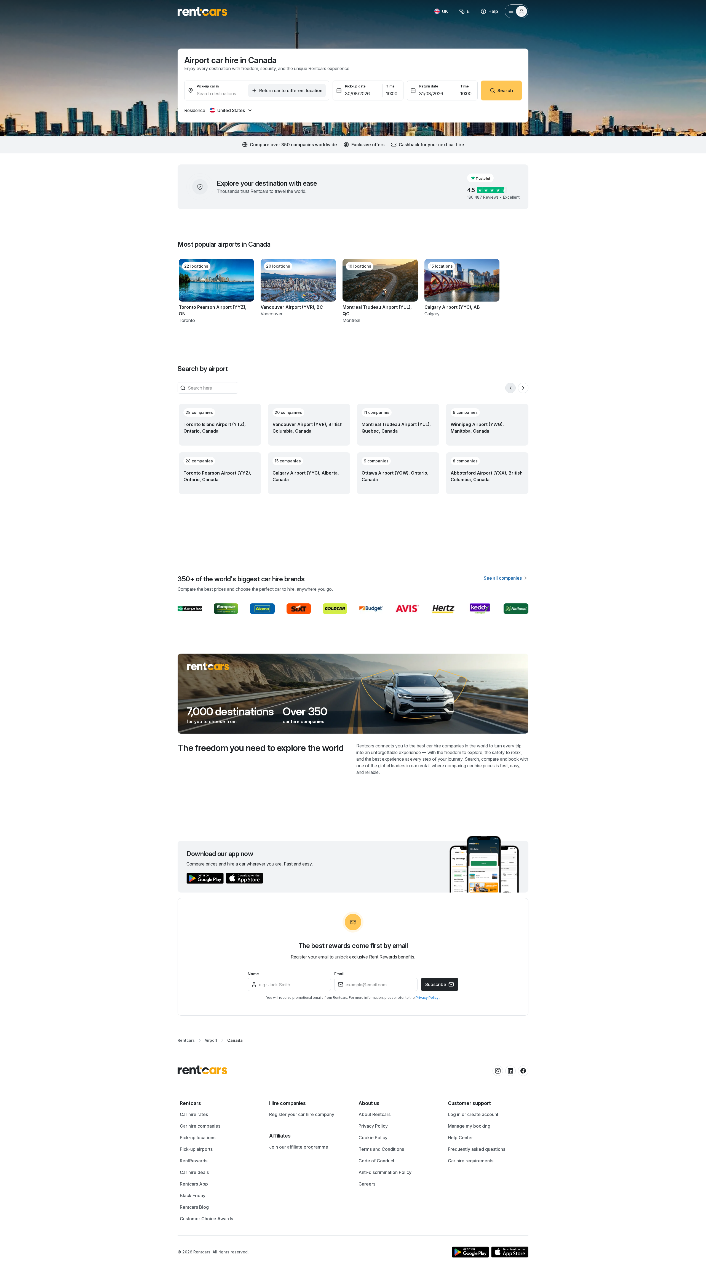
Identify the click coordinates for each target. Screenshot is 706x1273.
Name (253, 973)
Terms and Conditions (381, 1149)
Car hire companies (200, 1126)
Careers (367, 1184)
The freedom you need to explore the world (261, 747)
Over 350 (305, 711)
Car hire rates (194, 1114)
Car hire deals (194, 1172)
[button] (484, 178)
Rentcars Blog (194, 1207)
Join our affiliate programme (298, 1147)
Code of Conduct (376, 1160)
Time (390, 86)
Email (339, 973)
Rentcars (186, 1040)
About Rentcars (375, 1114)
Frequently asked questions (476, 1149)
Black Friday (192, 1195)
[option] (219, 1103)
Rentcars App (194, 1184)
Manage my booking (469, 1126)
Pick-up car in (208, 86)
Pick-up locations (197, 1137)
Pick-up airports (196, 1149)
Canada (235, 1040)
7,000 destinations (230, 711)
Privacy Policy (427, 997)
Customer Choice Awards (206, 1218)
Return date (428, 86)
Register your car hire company (301, 1114)
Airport (211, 1040)
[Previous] (510, 388)
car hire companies (303, 721)
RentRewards (193, 1160)
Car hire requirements (470, 1160)
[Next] (523, 388)
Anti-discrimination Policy (385, 1172)
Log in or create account (473, 1114)
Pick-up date (355, 86)
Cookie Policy (373, 1137)
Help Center (460, 1137)
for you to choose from (211, 721)
